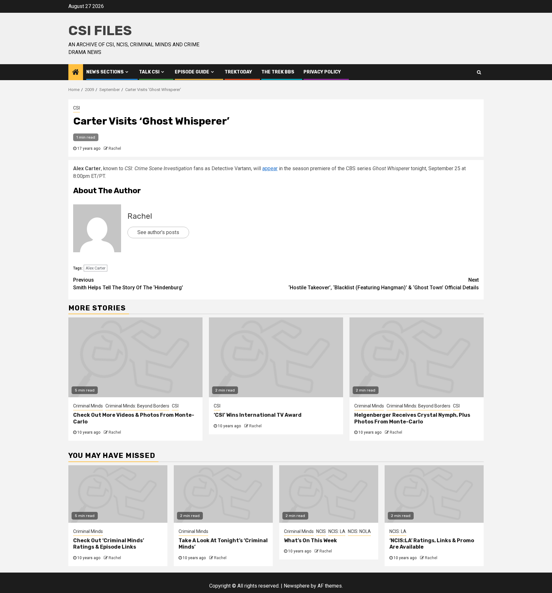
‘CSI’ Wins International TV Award (258, 415)
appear (270, 168)
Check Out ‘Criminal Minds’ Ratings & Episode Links (108, 543)
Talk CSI (149, 72)
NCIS (321, 531)
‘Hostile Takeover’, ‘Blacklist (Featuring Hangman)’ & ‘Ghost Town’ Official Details (383, 284)
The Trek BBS (277, 72)
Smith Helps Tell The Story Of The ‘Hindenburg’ (128, 284)
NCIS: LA (336, 531)
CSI (76, 107)
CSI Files (100, 31)
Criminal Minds (88, 405)
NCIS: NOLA (359, 531)
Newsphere (297, 586)
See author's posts (158, 232)
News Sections (105, 72)
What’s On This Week (310, 540)
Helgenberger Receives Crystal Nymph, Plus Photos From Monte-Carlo (412, 418)
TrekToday (238, 72)
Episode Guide (192, 72)
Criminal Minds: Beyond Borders (137, 405)
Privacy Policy (322, 72)
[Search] (479, 72)
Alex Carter (95, 268)
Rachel (115, 148)
